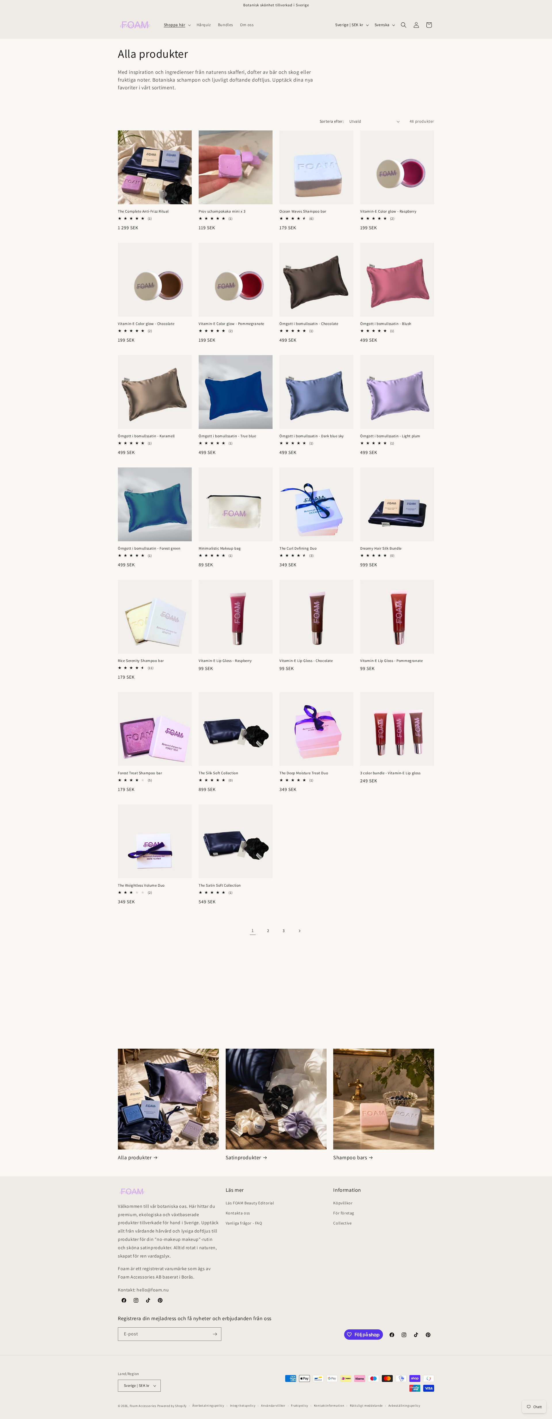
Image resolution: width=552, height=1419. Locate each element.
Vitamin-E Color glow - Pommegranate (231, 323)
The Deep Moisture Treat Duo (303, 773)
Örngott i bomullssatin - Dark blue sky (311, 436)
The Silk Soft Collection (218, 773)
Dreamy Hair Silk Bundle (381, 548)
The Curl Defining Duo (298, 548)
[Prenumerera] (214, 1334)
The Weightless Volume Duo (141, 885)
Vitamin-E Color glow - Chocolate (146, 323)
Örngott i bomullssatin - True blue (227, 436)
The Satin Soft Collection (220, 885)
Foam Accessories (143, 1406)
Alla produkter (135, 1157)
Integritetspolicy (243, 1405)
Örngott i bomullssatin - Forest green (149, 548)
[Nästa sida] (299, 931)
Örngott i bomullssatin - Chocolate (308, 323)
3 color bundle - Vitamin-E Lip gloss (390, 773)
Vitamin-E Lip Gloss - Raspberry (225, 661)
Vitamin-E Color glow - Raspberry (388, 211)
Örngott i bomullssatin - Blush (385, 323)
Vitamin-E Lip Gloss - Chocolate (306, 661)
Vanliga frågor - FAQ (244, 1223)
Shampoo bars (350, 1157)
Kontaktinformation (329, 1405)
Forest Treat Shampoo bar (140, 773)
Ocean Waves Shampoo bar (302, 211)
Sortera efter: (332, 121)
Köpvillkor (342, 1203)
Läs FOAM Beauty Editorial (250, 1203)
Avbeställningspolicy (404, 1405)
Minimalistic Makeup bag (220, 548)
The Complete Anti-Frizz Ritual (143, 211)
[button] (176, 25)
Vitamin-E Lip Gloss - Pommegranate (391, 661)
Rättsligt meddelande (366, 1405)
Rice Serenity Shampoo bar (141, 661)
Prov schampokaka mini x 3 (222, 211)
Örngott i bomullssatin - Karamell (146, 436)
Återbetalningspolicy (208, 1405)
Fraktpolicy (299, 1405)
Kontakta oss (238, 1213)
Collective (342, 1223)
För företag (343, 1213)
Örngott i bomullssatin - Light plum (390, 436)
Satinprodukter (243, 1157)
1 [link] (253, 930)
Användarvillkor (273, 1405)
